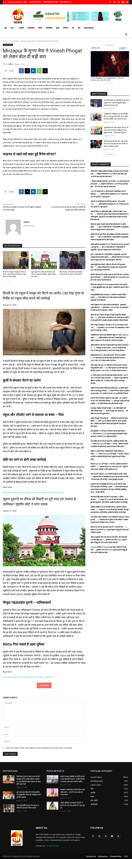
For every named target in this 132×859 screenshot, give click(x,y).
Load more (109, 154)
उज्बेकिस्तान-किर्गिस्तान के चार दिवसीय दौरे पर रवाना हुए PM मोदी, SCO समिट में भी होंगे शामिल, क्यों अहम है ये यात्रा (116, 116)
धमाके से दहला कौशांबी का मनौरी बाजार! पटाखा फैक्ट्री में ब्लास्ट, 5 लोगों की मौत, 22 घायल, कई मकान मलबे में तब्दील (72, 778)
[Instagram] (114, 2)
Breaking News (9, 268)
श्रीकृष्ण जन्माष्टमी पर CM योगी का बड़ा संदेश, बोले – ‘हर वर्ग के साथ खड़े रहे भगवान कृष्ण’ (72, 792)
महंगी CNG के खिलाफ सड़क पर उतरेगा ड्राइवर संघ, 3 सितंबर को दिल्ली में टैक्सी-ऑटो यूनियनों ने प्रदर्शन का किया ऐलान (108, 423)
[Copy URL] (45, 70)
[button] (126, 34)
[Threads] (127, 2)
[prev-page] (4, 282)
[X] (119, 2)
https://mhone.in (29, 226)
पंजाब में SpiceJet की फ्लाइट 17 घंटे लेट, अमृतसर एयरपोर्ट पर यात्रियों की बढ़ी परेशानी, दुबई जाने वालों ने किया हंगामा (109, 456)
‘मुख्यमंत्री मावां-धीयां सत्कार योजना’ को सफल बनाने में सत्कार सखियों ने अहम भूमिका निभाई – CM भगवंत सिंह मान (116, 130)
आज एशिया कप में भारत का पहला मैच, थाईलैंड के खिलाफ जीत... (109, 441)
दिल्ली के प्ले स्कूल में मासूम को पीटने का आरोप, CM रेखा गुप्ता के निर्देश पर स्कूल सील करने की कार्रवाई (14, 274)
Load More (44, 685)
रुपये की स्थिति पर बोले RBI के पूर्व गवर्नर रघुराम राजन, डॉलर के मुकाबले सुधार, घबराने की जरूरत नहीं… (116, 102)
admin (10, 64)
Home (5, 41)
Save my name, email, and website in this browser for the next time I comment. (39, 748)
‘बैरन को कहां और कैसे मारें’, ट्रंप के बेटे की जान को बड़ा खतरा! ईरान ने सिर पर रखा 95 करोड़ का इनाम (116, 143)
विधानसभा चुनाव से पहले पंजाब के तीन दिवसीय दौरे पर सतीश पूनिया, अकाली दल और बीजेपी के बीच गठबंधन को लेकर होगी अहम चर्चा (109, 217)
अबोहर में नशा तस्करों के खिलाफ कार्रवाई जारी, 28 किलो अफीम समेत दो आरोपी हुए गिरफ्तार (109, 380)
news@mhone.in (52, 846)
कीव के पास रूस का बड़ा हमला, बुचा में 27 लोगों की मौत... (107, 527)
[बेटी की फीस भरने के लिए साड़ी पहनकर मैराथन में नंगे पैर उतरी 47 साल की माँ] (72, 260)
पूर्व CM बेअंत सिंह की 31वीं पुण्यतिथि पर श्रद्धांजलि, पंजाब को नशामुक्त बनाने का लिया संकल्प (28, 794)
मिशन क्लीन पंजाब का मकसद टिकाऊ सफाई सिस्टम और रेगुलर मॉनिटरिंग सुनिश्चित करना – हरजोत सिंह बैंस (109, 489)
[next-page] (8, 282)
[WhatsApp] (39, 70)
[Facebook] (110, 2)
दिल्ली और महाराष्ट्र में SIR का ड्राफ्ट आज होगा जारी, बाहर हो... (109, 284)
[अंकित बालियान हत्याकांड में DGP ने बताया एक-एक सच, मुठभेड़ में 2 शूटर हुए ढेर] (52, 806)
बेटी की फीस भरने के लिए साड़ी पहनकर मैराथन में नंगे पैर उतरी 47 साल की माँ (27, 677)
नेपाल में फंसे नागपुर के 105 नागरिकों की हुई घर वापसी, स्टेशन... (109, 474)
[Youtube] (123, 2)
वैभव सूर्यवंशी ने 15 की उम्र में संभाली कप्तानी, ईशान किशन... (108, 431)
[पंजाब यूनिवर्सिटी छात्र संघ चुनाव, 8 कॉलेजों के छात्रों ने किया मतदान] (8, 808)
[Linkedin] (33, 70)
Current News (14, 41)
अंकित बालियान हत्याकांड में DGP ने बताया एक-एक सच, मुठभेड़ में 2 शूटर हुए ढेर (72, 805)
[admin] (4, 64)
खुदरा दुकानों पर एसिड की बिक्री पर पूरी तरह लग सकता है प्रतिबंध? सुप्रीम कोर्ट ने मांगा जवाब (43, 274)
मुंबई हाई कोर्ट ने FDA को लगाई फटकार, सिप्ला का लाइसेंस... (108, 355)
